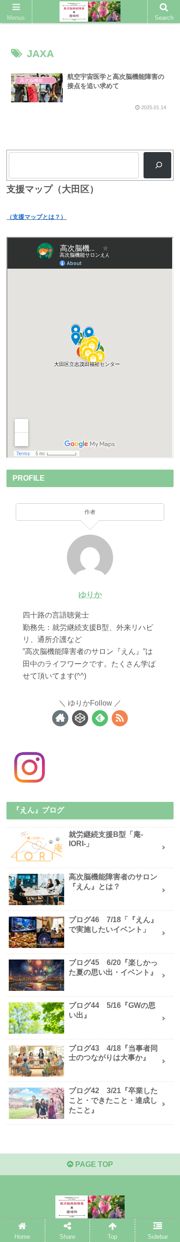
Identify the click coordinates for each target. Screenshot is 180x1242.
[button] (162, 925)
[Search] (157, 165)
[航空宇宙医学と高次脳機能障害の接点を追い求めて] (110, 1166)
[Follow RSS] (120, 718)
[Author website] (60, 718)
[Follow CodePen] (80, 718)
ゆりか (90, 594)
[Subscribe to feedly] (100, 718)
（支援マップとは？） (36, 216)
